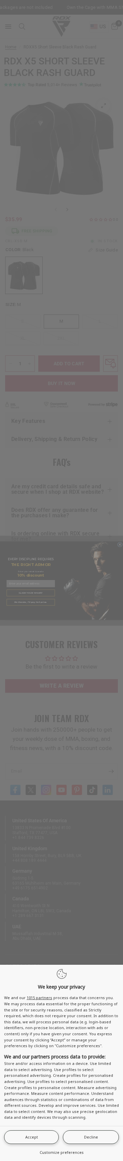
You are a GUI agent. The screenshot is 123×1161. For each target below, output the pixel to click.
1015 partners (39, 997)
